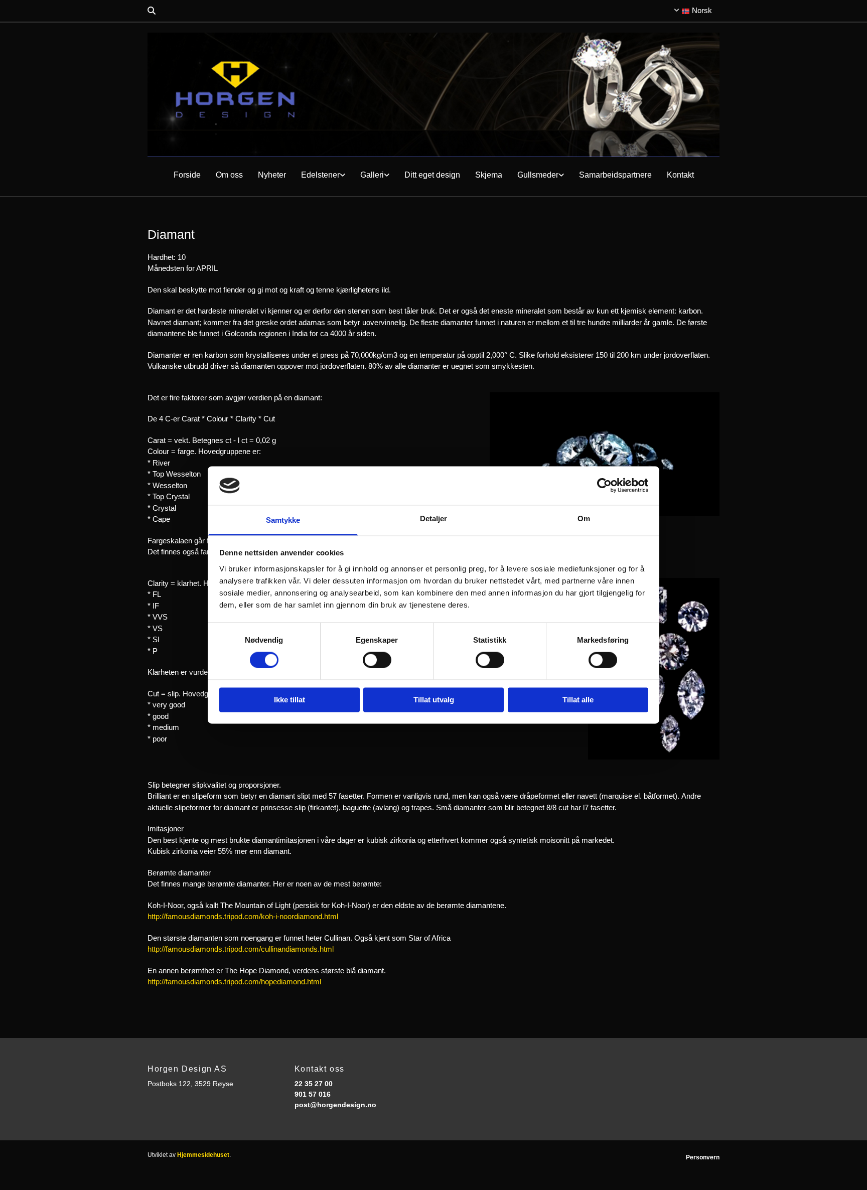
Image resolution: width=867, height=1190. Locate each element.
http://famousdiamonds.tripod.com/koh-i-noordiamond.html (243, 916)
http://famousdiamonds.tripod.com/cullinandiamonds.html (241, 949)
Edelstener (320, 175)
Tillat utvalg (433, 699)
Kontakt (680, 175)
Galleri (372, 175)
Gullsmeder (537, 175)
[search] (152, 11)
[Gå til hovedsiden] (433, 95)
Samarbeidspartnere (615, 175)
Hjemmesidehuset (203, 1154)
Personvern (702, 1157)
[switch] (377, 660)
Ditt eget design (432, 175)
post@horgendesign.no (335, 1105)
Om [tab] (583, 518)
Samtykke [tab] (283, 520)
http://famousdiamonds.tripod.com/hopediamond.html (234, 981)
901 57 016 (313, 1094)
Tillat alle (578, 699)
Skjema (488, 175)
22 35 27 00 (314, 1084)
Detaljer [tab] (434, 518)
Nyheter (272, 175)
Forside (187, 175)
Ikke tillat (289, 699)
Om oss (229, 175)
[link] (323, 175)
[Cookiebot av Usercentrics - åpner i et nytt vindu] (604, 485)
